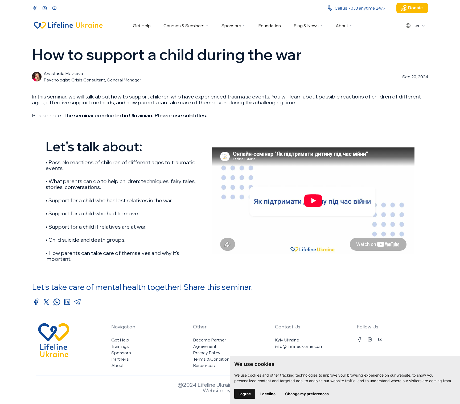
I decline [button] (268, 393)
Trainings (120, 346)
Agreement (204, 346)
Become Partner (209, 340)
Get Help (142, 25)
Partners (120, 359)
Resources (204, 365)
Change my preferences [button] (307, 393)
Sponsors (231, 25)
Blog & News (306, 25)
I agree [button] (245, 393)
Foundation (269, 25)
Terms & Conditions (212, 359)
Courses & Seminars (183, 25)
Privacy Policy (206, 352)
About (342, 25)
